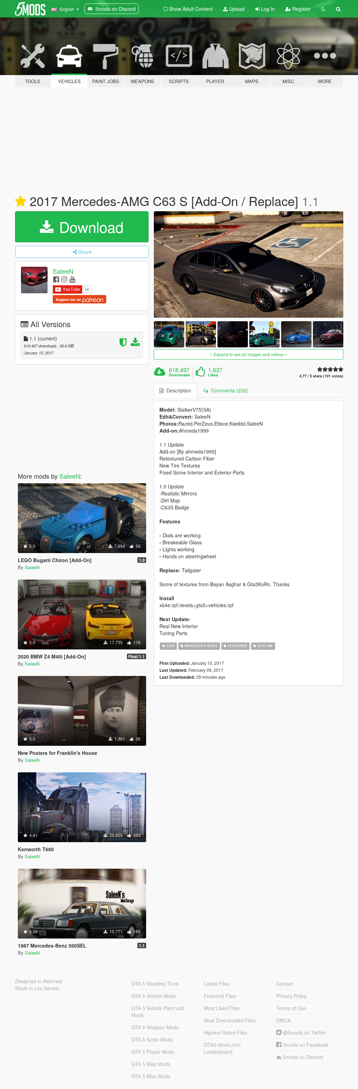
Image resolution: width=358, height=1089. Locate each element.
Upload (236, 8)
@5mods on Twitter (303, 1032)
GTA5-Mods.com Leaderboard (222, 1048)
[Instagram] (64, 279)
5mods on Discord (302, 1056)
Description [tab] (177, 390)
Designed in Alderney (38, 981)
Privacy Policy (291, 995)
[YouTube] (72, 279)
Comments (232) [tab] (228, 390)
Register (301, 8)
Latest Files (216, 983)
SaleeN (63, 270)
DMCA (283, 1020)
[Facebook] (56, 279)
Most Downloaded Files (230, 1020)
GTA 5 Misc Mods (150, 1076)
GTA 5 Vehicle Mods (153, 995)
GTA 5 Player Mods (152, 1051)
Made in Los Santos (37, 988)
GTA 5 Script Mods (152, 1039)
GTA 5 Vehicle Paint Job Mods (157, 1011)
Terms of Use (291, 1008)
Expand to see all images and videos (249, 354)
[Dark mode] (323, 8)
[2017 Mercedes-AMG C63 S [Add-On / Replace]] (248, 264)
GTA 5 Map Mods (150, 1063)
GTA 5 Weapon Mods (155, 1027)
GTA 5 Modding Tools (155, 983)
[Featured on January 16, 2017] (20, 201)
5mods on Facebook (304, 1044)
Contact (284, 983)
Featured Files (220, 995)
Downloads (179, 375)
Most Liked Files (222, 1008)
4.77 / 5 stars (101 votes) (321, 376)
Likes (213, 375)
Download (89, 226)
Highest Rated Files (225, 1032)
